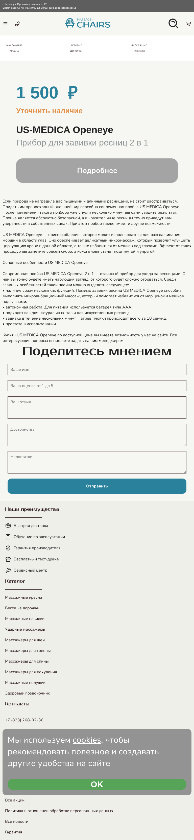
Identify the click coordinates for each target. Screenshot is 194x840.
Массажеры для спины (27, 661)
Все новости (16, 821)
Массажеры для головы (28, 650)
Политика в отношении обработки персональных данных (59, 811)
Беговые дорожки (22, 608)
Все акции (15, 800)
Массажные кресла (23, 597)
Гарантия (13, 832)
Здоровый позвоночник (27, 693)
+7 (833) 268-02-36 (24, 720)
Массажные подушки (25, 682)
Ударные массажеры (25, 629)
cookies (87, 740)
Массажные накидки (24, 619)
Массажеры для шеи (25, 640)
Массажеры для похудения (31, 672)
